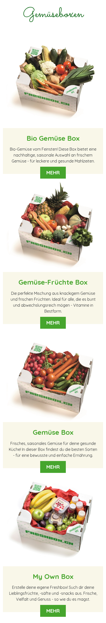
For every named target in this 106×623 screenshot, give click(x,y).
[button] (53, 107)
